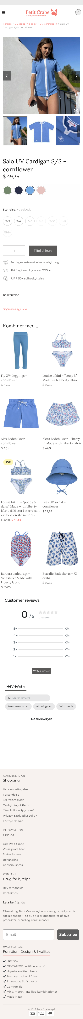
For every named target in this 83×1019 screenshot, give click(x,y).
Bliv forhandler (13, 888)
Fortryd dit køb (13, 821)
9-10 (52, 221)
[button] (41, 628)
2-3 (7, 221)
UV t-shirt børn (48, 23)
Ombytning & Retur (16, 805)
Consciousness (13, 865)
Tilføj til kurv (43, 250)
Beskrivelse (11, 295)
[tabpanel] (41, 727)
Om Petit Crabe (13, 844)
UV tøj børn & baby (25, 23)
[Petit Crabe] (42, 12)
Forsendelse (11, 794)
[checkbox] (66, 706)
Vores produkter (14, 849)
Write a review (41, 670)
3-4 (18, 221)
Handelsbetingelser (16, 789)
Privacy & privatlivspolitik (20, 815)
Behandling (11, 859)
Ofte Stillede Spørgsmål (19, 810)
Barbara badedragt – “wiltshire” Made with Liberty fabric (16, 578)
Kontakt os (10, 893)
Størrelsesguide (15, 309)
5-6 (30, 221)
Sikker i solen (12, 854)
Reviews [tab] (15, 686)
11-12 (63, 221)
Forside (7, 23)
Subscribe (68, 934)
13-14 (7, 232)
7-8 (41, 221)
